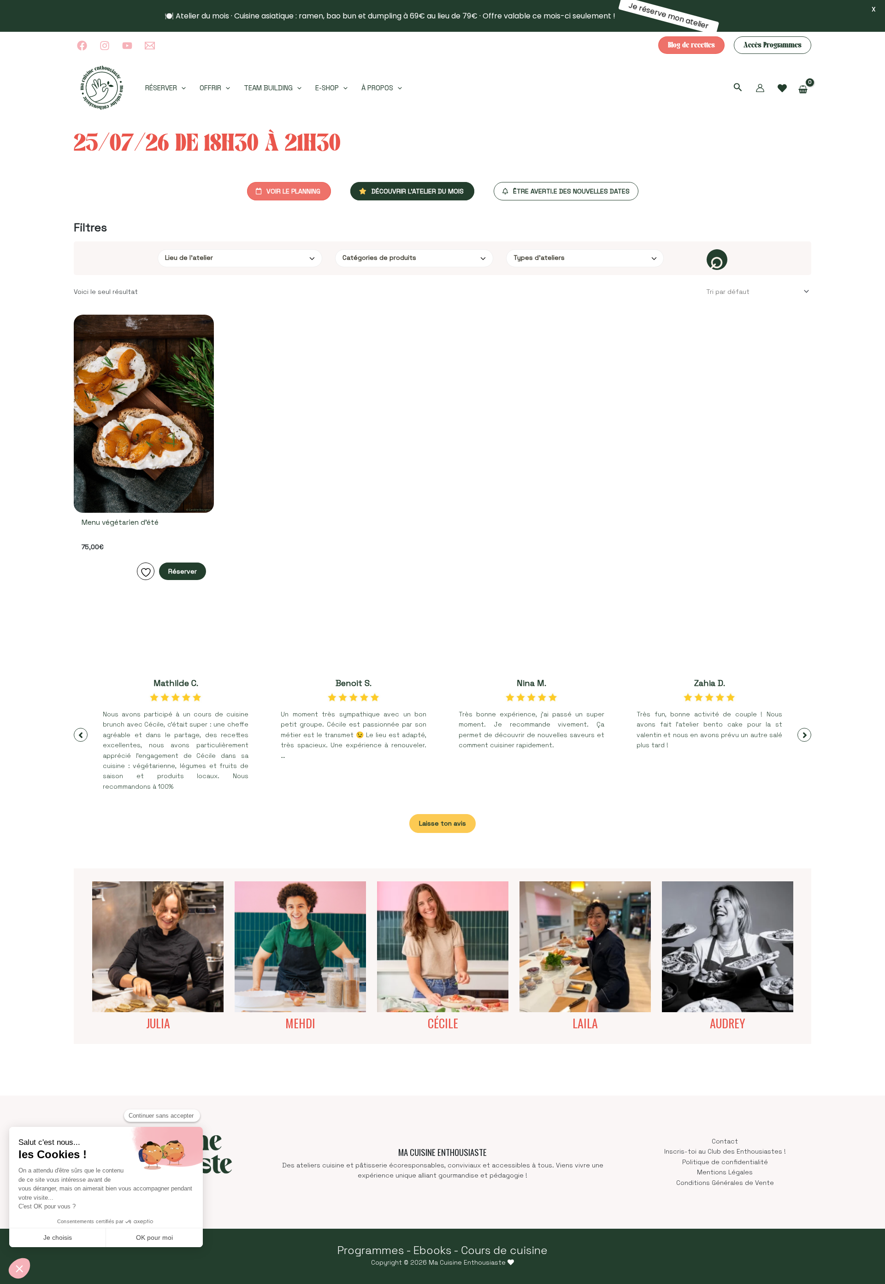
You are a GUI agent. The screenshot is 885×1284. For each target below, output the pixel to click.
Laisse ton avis (442, 823)
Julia (158, 1023)
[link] (782, 88)
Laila (585, 1023)
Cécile (443, 1023)
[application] (181, 88)
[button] (691, 45)
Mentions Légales (725, 1172)
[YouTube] (127, 46)
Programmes (370, 1250)
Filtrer (717, 259)
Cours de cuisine (504, 1250)
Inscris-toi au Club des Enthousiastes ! (725, 1151)
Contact (725, 1141)
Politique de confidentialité (725, 1162)
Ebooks (432, 1250)
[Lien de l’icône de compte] (760, 88)
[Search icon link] (738, 88)
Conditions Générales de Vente (725, 1182)
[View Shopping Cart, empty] (803, 90)
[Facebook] (82, 46)
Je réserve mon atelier (670, 16)
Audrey (727, 1023)
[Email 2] (150, 46)
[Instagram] (104, 46)
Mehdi (300, 1023)
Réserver (182, 571)
